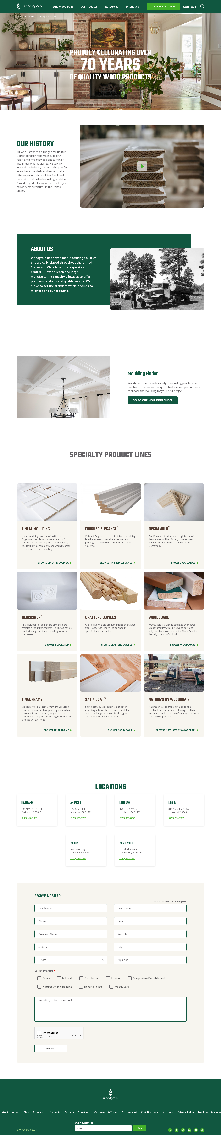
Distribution (133, 6)
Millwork (67, 978)
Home (19, 16)
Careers (69, 1112)
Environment (129, 1112)
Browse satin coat (120, 730)
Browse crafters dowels (116, 644)
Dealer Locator (163, 6)
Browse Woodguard (183, 644)
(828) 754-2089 (176, 818)
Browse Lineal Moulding (53, 562)
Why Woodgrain (63, 6)
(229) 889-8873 (127, 818)
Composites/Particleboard (149, 978)
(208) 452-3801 (29, 818)
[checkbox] (35, 976)
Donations (84, 1112)
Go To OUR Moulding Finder (152, 400)
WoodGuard (122, 986)
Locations (168, 1112)
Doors (46, 978)
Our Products (89, 6)
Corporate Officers (106, 1112)
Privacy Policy (185, 1112)
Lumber (116, 978)
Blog (26, 1112)
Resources (111, 6)
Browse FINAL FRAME (56, 730)
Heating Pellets (93, 986)
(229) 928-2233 (78, 818)
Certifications (149, 1112)
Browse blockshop (57, 644)
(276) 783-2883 (78, 858)
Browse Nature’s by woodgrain (176, 730)
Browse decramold (183, 562)
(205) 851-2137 (127, 858)
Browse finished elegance (116, 562)
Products (29, 16)
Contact (190, 7)
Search (202, 6)
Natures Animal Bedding (57, 986)
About (16, 1112)
